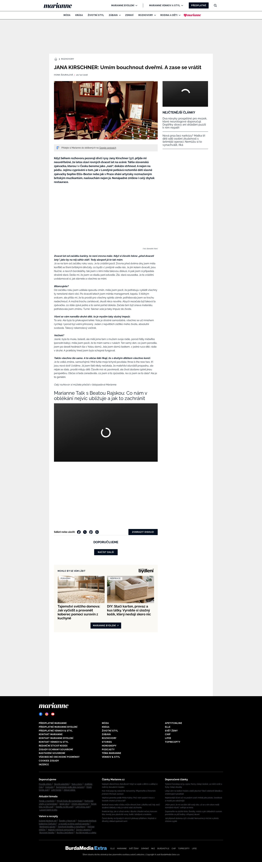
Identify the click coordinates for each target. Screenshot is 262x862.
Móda (67, 15)
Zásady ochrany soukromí (56, 749)
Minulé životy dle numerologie (69, 801)
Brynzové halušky (46, 833)
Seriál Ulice (64, 804)
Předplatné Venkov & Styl (56, 731)
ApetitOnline (173, 723)
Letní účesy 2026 (83, 807)
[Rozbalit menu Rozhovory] (154, 15)
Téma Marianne (111, 753)
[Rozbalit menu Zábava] (119, 15)
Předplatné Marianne (53, 723)
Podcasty (108, 749)
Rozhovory (145, 15)
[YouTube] (53, 714)
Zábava (113, 15)
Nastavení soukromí (52, 753)
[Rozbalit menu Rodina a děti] (179, 15)
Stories (107, 742)
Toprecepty (172, 742)
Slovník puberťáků (61, 784)
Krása (79, 15)
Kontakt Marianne (51, 734)
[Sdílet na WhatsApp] (97, 532)
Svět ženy (171, 731)
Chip (168, 734)
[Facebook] (40, 714)
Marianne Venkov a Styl (164, 5)
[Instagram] (47, 714)
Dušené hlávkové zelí (48, 821)
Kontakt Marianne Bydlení (56, 738)
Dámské (145, 848)
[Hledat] (215, 5)
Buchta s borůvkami (65, 833)
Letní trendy (56, 790)
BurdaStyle (163, 848)
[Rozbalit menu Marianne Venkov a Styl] (181, 5)
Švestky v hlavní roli (67, 821)
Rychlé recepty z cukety (86, 833)
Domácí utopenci (83, 830)
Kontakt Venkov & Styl (54, 742)
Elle (167, 727)
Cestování (49, 787)
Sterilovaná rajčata (47, 827)
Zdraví (129, 15)
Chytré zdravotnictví (79, 804)
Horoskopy (109, 746)
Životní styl (96, 15)
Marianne (122, 848)
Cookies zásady (49, 761)
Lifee (168, 738)
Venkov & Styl (111, 757)
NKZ (153, 848)
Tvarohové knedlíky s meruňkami (71, 827)
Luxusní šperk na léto (48, 810)
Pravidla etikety (45, 784)
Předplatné (198, 5)
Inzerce (44, 764)
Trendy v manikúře (46, 801)
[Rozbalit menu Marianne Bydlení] (135, 5)
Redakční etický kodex (53, 746)
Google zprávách (107, 148)
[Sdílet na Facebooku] (79, 532)
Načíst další (106, 552)
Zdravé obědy (69, 790)
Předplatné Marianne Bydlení (58, 727)
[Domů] (60, 5)
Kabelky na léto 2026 (64, 807)
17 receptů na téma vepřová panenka (73, 824)
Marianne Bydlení (122, 5)
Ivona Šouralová (63, 75)
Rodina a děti (169, 15)
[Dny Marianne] (192, 15)
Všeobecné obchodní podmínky (59, 757)
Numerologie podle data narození (70, 787)
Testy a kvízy (76, 784)
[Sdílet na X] (85, 532)
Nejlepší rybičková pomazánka (61, 830)
